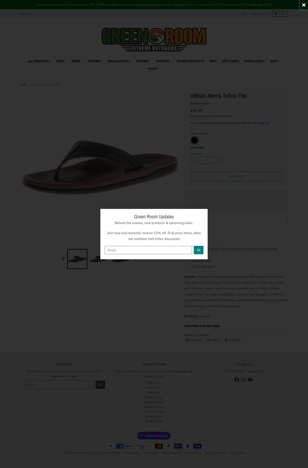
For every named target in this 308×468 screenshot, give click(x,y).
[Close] (304, 5)
